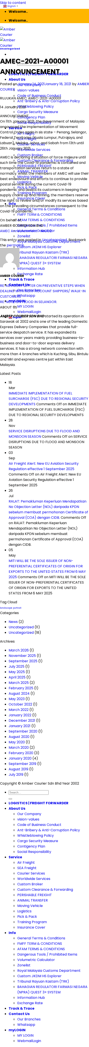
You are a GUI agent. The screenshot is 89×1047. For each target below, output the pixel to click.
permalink (15, 245)
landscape (6, 608)
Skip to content (13, 2)
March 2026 (19, 650)
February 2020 (21, 752)
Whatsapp (26, 295)
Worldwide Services (33, 149)
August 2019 (18, 769)
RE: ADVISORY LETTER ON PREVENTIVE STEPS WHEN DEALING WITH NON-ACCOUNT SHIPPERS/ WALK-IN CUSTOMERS (43, 291)
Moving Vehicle (30, 905)
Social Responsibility (34, 851)
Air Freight (26, 862)
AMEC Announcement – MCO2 (26, 230)
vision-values (28, 90)
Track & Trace (21, 279)
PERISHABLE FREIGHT (34, 894)
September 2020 (23, 731)
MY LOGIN (25, 306)
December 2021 (22, 720)
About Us (17, 79)
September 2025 (23, 661)
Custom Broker (30, 884)
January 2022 (20, 715)
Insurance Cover (31, 927)
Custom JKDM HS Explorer (39, 246)
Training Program (32, 921)
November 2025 (22, 655)
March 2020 (19, 747)
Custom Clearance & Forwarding (45, 889)
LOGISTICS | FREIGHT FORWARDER (38, 803)
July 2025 (16, 666)
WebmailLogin (29, 311)
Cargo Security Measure (37, 111)
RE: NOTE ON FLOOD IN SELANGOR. (28, 301)
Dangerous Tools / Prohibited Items (47, 225)
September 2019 (22, 763)
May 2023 (17, 698)
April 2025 (17, 677)
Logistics (24, 911)
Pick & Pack (27, 916)
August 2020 (19, 736)
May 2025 (17, 671)
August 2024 (19, 693)
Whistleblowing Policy (35, 106)
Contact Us (19, 1013)
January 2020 (20, 758)
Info (12, 932)
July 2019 (16, 774)
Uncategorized (10, 48)
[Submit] (10, 799)
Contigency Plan (31, 117)
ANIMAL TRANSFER (32, 900)
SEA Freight (27, 867)
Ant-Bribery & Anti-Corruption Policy (48, 101)
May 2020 (17, 742)
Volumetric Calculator (36, 959)
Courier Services (31, 873)
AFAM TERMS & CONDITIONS (41, 219)
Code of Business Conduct (39, 824)
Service (15, 857)
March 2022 (19, 709)
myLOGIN (17, 1030)
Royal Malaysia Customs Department (49, 970)
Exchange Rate (30, 273)
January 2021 (19, 725)
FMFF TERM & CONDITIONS (39, 214)
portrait (17, 608)
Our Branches (29, 1019)
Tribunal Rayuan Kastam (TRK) (43, 252)
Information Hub (31, 268)
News (13, 621)
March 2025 (19, 682)
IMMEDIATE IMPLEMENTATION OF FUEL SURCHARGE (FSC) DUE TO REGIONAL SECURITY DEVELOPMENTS (48, 399)
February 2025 (21, 688)
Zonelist (23, 236)
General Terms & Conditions (41, 209)
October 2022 (20, 704)
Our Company (29, 813)
